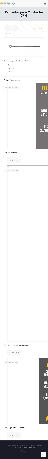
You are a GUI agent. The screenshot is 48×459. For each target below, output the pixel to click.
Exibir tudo (39, 28)
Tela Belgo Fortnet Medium (14, 428)
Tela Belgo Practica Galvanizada (16, 345)
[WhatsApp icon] (21, 450)
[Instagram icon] (24, 450)
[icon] (26, 450)
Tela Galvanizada (10, 153)
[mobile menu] (45, 4)
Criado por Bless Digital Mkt (26, 447)
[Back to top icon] (43, 454)
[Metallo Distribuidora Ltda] (7, 3)
